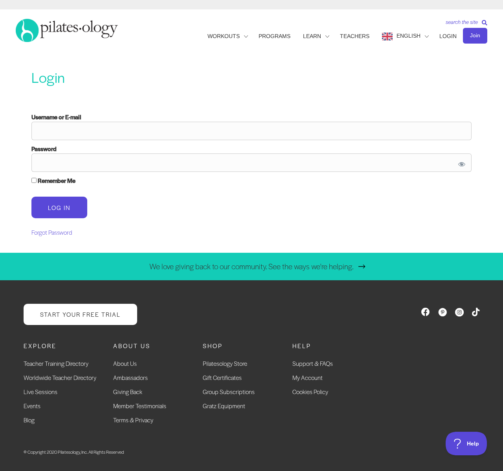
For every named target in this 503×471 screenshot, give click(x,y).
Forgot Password (51, 232)
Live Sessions (40, 391)
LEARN (312, 36)
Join (475, 35)
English (408, 36)
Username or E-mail (56, 117)
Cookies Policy (310, 391)
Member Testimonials (139, 406)
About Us (125, 363)
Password (44, 148)
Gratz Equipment (224, 406)
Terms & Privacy (133, 420)
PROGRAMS (274, 36)
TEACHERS (354, 36)
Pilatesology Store (225, 363)
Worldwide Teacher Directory (60, 377)
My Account (307, 377)
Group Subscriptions (229, 391)
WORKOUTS (223, 36)
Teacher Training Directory (56, 363)
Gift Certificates (222, 377)
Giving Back (127, 391)
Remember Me (56, 180)
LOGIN (448, 36)
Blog (29, 420)
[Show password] (460, 162)
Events (32, 406)
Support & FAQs (312, 363)
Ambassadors (130, 377)
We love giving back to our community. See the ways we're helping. (251, 266)
